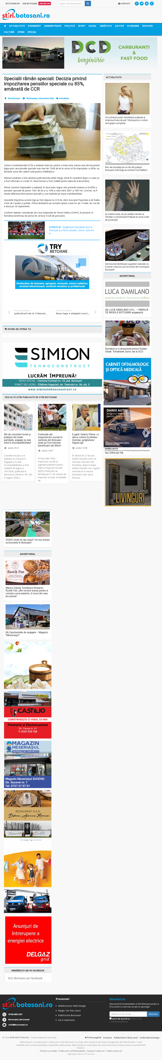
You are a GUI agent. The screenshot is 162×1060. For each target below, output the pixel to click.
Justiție (119, 25)
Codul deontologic (150, 1037)
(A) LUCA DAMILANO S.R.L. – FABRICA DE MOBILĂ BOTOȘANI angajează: (126, 311)
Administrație (52, 25)
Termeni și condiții (48, 1050)
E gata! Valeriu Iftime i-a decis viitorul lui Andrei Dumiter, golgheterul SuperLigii (85, 438)
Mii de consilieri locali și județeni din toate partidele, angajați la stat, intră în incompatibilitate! (17, 438)
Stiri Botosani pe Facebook (25, 978)
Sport (81, 25)
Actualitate (64, 98)
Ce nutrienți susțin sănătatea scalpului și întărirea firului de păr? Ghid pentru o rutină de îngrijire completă (126, 120)
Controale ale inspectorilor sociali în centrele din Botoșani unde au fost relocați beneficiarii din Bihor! (50, 440)
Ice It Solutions (66, 1020)
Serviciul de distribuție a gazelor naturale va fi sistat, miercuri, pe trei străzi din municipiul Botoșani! (127, 267)
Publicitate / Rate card (126, 1037)
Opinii (21, 31)
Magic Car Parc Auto (69, 1010)
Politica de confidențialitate (125, 1020)
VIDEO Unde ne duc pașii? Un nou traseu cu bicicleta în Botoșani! (28, 541)
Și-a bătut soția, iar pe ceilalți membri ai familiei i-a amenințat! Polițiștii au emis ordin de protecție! (127, 217)
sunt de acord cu (125, 1020)
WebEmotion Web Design (72, 1005)
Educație (147, 25)
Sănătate (106, 25)
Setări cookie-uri (114, 1050)
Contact (107, 1037)
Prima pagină (94, 1037)
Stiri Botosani (14, 98)
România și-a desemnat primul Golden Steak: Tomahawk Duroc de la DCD (126, 350)
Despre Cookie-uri (96, 1050)
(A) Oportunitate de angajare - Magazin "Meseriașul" (27, 634)
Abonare (153, 1014)
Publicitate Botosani (69, 1015)
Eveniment (34, 25)
